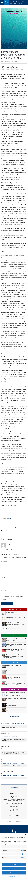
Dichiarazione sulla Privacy (16, 876)
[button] (26, 834)
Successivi (17, 821)
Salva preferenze (14, 872)
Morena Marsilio (15, 59)
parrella (9, 518)
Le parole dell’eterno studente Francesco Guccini (12, 723)
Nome (3, 577)
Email (3, 583)
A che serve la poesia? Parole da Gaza (10, 736)
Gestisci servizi (14, 860)
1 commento (14, 61)
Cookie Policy (8, 876)
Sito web (3, 590)
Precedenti (10, 821)
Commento (4, 561)
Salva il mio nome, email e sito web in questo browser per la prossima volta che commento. (13, 598)
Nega (14, 868)
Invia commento (7, 603)
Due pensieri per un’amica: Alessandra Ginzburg (12, 749)
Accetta (14, 864)
